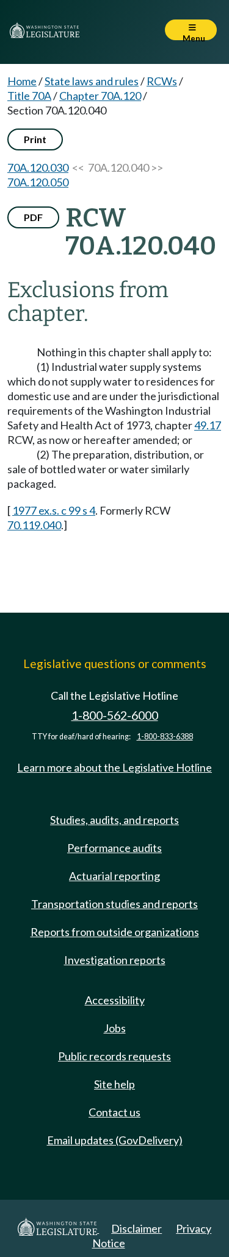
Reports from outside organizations (115, 931)
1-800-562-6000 (114, 715)
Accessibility (115, 1000)
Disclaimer (136, 1228)
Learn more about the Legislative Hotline (114, 767)
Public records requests (114, 1056)
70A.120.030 (37, 167)
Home (22, 81)
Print (35, 139)
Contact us (114, 1112)
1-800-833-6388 (165, 736)
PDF (33, 217)
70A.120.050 (37, 182)
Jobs (115, 1028)
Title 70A (29, 95)
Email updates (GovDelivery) (115, 1140)
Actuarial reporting (114, 875)
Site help (114, 1084)
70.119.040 (34, 525)
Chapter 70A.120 (100, 95)
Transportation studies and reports (114, 903)
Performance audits (114, 847)
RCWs (162, 81)
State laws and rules (92, 81)
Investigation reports (114, 960)
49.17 (207, 425)
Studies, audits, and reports (114, 819)
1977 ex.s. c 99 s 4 (53, 510)
